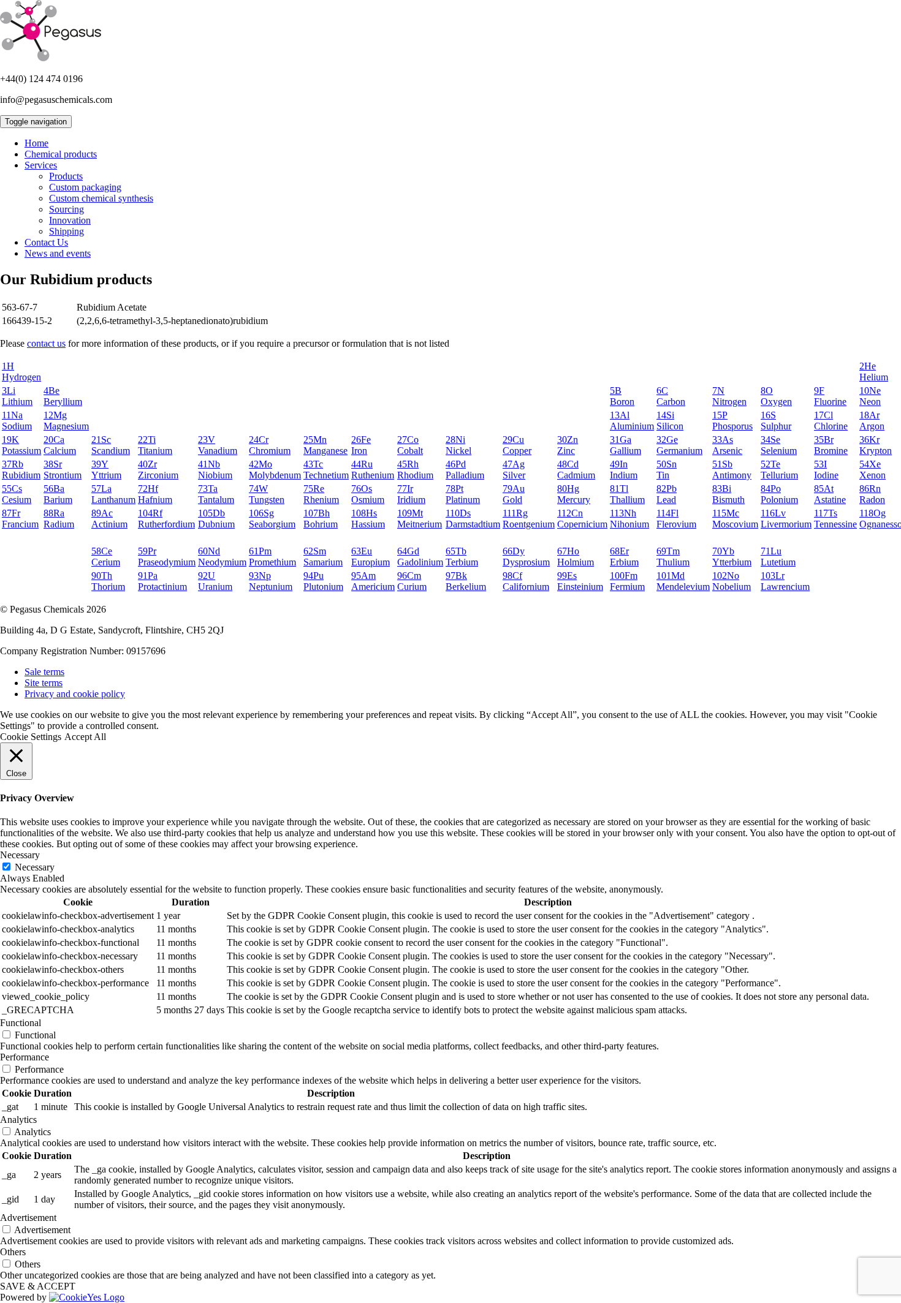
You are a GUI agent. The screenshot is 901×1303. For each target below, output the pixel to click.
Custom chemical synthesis (101, 198)
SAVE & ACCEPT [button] (37, 1286)
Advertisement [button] (28, 1217)
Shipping (66, 231)
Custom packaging (85, 187)
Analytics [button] (18, 1119)
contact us (46, 343)
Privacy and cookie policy (75, 694)
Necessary (35, 867)
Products (66, 176)
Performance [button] (24, 1057)
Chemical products (61, 154)
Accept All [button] (85, 736)
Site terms (44, 683)
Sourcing (66, 209)
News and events (58, 253)
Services (41, 165)
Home (36, 143)
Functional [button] (20, 1023)
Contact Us (46, 242)
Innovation (70, 220)
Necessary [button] (20, 855)
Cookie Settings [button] (30, 736)
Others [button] (13, 1252)
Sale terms (44, 672)
